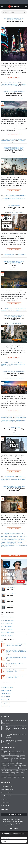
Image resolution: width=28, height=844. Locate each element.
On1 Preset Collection (13, 767)
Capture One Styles (5, 753)
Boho (22, 751)
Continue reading (14, 77)
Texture (23, 545)
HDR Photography (8, 261)
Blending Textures (5, 696)
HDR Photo (8, 539)
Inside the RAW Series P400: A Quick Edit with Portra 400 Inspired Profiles (16, 644)
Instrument (10, 540)
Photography (4, 770)
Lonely (2, 542)
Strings (20, 545)
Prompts (20, 775)
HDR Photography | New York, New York (14, 318)
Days (10, 537)
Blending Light (6, 371)
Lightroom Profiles (14, 85)
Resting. (7, 545)
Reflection (3, 545)
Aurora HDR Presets (16, 751)
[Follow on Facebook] (24, 6)
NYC (23, 85)
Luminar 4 (20, 763)
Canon (21, 536)
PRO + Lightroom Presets (7, 617)
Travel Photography (8, 84)
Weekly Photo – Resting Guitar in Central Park (14, 489)
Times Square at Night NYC (14, 21)
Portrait (12, 772)
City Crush (7, 478)
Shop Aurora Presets (6, 795)
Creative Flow (14, 371)
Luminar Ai (4, 765)
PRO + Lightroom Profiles (7, 620)
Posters (21, 772)
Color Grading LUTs (5, 756)
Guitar (2, 539)
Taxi (10, 365)
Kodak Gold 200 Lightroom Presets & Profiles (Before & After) (15, 664)
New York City (20, 148)
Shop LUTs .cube (5, 802)
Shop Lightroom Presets (7, 786)
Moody (3, 767)
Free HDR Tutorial (5, 706)
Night (7, 767)
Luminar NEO (9, 765)
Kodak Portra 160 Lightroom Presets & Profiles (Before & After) (15, 670)
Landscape (4, 761)
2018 (6, 751)
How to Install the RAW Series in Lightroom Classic (16, 658)
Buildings (3, 478)
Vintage (5, 480)
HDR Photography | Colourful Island (14, 264)
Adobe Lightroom (21, 476)
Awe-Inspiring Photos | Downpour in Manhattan (14, 94)
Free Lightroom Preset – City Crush (14, 429)
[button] (2, 6)
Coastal (17, 753)
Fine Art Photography (9, 92)
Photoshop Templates (6, 772)
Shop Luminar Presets (6, 792)
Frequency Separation (6, 690)
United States (17, 19)
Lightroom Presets (6, 85)
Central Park (5, 537)
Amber (24, 535)
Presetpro (8, 421)
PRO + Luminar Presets (7, 623)
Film (18, 478)
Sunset (13, 421)
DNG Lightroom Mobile (6, 758)
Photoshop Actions (9, 543)
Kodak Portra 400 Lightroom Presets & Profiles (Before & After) (15, 676)
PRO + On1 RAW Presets (7, 632)
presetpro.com (11, 256)
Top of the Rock (18, 421)
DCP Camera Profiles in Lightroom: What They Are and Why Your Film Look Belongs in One (16, 651)
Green (24, 537)
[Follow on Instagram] (26, 6)
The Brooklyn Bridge (5, 199)
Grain (22, 537)
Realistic (9, 777)
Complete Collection (9, 18)
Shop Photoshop (5, 805)
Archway (2, 536)
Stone (17, 545)
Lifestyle (8, 761)
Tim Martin (20, 98)
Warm (7, 546)
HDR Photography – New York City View (14, 374)
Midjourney (23, 765)
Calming (17, 536)
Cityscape (12, 478)
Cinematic (12, 753)
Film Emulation (21, 91)
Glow (2, 420)
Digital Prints (22, 756)
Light (13, 540)
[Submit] (25, 12)
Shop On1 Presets (5, 799)
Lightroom (13, 479)
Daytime (12, 537)
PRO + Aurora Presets (6, 626)
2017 (3, 751)
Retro (2, 480)
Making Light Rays (5, 703)
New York (20, 85)
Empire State (13, 364)
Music (5, 542)
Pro (17, 775)
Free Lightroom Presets (14, 205)
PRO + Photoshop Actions (7, 635)
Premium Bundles (5, 775)
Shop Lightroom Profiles (7, 789)
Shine (14, 545)
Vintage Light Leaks (6, 693)
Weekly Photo (17, 487)
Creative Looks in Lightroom (18, 82)
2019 (9, 751)
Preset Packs (12, 775)
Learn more (21, 834)
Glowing (18, 537)
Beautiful (6, 536)
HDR (11, 310)
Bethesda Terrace (12, 536)
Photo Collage (21, 767)
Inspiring (6, 540)
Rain (11, 421)
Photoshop (3, 421)
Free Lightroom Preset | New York (14, 207)
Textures (14, 777)
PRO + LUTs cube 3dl (6, 629)
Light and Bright (15, 761)
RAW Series (4, 777)
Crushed (15, 478)
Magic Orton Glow (5, 699)
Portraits (17, 772)
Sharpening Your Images (7, 687)
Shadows (11, 545)
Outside (20, 542)
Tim (26, 545)
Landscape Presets (7, 420)
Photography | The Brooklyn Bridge (14, 151)
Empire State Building (14, 418)
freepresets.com (22, 418)
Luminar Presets (17, 765)
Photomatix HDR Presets (13, 770)
